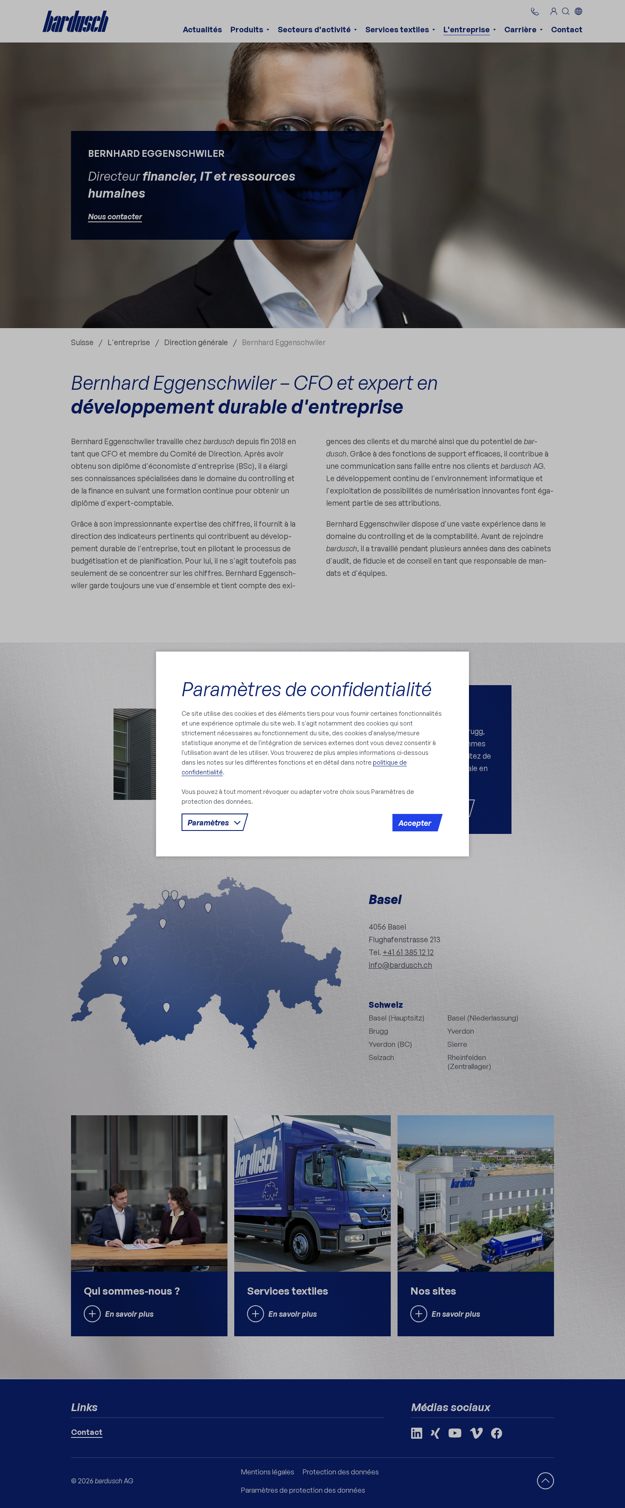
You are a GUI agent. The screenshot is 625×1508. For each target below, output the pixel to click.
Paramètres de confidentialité (307, 689)
